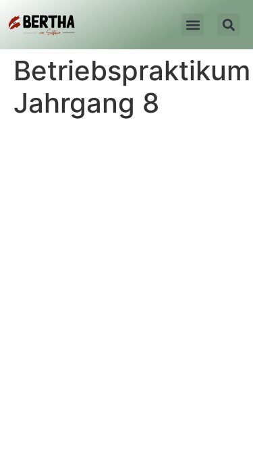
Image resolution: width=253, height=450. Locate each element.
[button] (192, 24)
